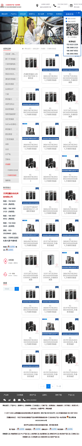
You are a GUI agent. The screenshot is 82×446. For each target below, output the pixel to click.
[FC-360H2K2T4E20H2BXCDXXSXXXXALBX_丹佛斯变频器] (70, 195)
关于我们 (67, 405)
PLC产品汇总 (25, 434)
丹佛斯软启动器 (12, 170)
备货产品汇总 (55, 437)
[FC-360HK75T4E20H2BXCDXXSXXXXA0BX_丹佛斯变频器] (50, 294)
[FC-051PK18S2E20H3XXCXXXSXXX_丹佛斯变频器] (70, 326)
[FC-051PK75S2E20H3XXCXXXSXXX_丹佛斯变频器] (50, 359)
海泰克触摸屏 (10, 114)
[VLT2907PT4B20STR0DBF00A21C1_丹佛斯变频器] (30, 195)
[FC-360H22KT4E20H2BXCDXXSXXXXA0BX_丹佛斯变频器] (70, 131)
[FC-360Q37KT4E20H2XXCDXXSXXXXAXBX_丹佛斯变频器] (50, 326)
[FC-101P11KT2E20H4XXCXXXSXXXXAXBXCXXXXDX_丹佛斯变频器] (50, 260)
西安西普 (8, 134)
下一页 (58, 386)
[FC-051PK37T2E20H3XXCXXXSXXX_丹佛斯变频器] (70, 359)
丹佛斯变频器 (51, 49)
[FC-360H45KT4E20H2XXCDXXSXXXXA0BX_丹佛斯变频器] (30, 228)
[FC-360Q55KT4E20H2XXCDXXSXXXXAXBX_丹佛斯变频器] (30, 326)
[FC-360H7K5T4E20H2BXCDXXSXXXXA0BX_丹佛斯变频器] (70, 260)
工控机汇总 (75, 434)
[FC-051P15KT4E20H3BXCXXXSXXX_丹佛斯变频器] (50, 228)
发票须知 (52, 405)
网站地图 (49, 408)
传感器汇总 (26, 437)
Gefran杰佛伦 (10, 124)
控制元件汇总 (54, 434)
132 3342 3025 (62, 4)
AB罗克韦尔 (9, 104)
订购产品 (44, 405)
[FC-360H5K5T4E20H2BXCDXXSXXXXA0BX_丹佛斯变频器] (30, 131)
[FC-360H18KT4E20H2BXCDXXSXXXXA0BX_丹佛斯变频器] (30, 97)
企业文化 (34, 408)
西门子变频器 (10, 59)
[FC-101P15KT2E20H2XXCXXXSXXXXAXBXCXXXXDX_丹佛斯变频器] (70, 97)
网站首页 (5, 14)
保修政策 (60, 405)
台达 (7, 149)
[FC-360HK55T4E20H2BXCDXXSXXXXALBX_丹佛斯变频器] (50, 163)
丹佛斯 (43, 49)
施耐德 (7, 180)
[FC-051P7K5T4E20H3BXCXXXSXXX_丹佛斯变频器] (70, 294)
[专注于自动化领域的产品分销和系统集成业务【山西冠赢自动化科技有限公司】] (10, 5)
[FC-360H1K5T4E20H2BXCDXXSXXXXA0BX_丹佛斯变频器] (50, 131)
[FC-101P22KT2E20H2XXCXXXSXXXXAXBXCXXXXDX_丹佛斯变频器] (30, 260)
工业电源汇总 (35, 437)
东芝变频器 (9, 119)
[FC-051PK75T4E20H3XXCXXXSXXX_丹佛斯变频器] (30, 359)
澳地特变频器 (10, 79)
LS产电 (8, 154)
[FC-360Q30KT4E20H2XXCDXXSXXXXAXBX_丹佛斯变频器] (50, 97)
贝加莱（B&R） (11, 54)
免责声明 (41, 408)
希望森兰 (8, 99)
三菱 (7, 94)
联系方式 (75, 405)
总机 (58, 7)
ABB (7, 144)
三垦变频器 (9, 139)
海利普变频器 (10, 69)
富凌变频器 (9, 109)
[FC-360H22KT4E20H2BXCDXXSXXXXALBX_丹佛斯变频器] (50, 62)
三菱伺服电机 (10, 64)
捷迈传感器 (9, 84)
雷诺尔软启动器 (11, 74)
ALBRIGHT (9, 89)
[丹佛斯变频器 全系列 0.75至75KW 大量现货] (30, 62)
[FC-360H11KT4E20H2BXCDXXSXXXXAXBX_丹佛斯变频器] (70, 163)
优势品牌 (36, 49)
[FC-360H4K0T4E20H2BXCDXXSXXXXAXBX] (30, 163)
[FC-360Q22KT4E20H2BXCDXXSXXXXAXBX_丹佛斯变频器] (50, 195)
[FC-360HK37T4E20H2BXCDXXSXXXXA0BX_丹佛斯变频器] (70, 228)
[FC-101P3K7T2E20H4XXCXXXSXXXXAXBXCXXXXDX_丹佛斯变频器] (70, 62)
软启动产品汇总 (65, 434)
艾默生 (7, 159)
